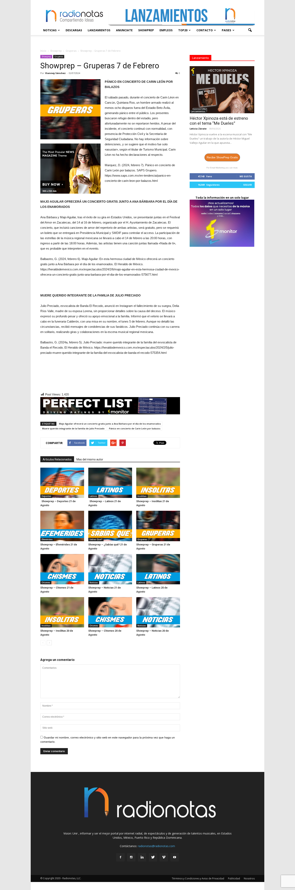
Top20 (182, 30)
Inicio (43, 51)
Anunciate (124, 30)
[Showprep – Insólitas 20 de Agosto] (62, 612)
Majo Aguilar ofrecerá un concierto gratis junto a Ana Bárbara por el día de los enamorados (110, 423)
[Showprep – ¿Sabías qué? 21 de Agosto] (110, 526)
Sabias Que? (96, 539)
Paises (226, 30)
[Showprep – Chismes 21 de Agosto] (62, 569)
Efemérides (47, 539)
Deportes (46, 496)
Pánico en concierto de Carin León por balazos (134, 428)
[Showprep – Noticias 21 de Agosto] (110, 569)
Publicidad (234, 878)
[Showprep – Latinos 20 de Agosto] (158, 569)
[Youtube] (175, 857)
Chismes (46, 582)
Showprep (146, 30)
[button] (250, 30)
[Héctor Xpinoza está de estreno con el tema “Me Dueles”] (222, 89)
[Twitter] (153, 857)
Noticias (50, 30)
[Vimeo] (164, 857)
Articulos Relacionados (57, 459)
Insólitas (141, 496)
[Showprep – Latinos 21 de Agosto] (110, 483)
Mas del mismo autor (89, 459)
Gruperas (58, 56)
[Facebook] (120, 857)
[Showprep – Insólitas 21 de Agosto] (158, 483)
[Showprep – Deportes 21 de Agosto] (62, 483)
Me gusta (246, 176)
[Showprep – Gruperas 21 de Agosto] (158, 526)
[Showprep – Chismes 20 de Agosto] (110, 612)
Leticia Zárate (198, 128)
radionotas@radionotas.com (156, 846)
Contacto (204, 30)
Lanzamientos (99, 30)
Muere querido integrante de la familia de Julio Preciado (73, 428)
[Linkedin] (142, 857)
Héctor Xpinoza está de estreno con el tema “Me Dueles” (219, 121)
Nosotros (249, 878)
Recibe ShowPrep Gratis (222, 157)
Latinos (93, 496)
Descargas (74, 30)
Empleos (166, 30)
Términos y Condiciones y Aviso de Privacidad (198, 878)
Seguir (247, 184)
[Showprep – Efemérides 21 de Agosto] (62, 526)
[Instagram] (131, 857)
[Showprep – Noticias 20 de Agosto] (158, 612)
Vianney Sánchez (55, 73)
